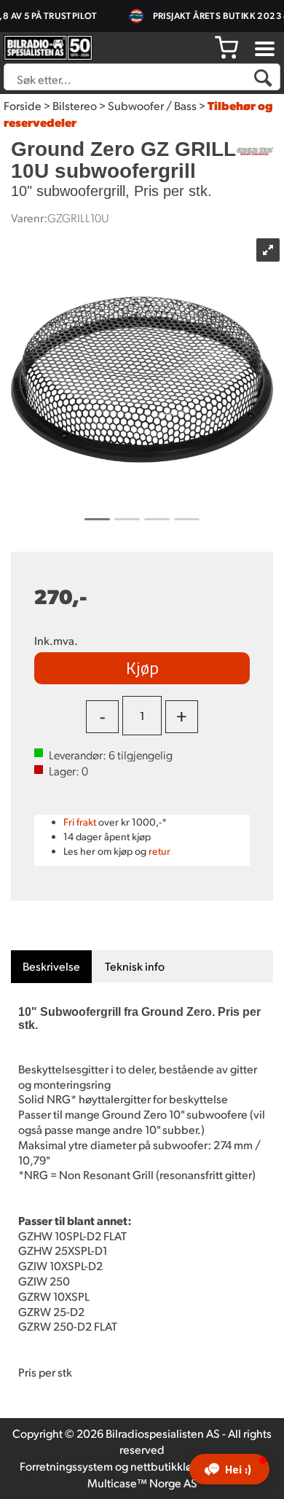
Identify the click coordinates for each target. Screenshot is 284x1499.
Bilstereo (74, 105)
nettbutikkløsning (175, 1465)
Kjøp (142, 667)
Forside (23, 105)
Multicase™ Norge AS (142, 1482)
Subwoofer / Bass (152, 105)
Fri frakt (79, 821)
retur (159, 851)
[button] (229, 1469)
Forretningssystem (66, 1465)
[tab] (51, 966)
